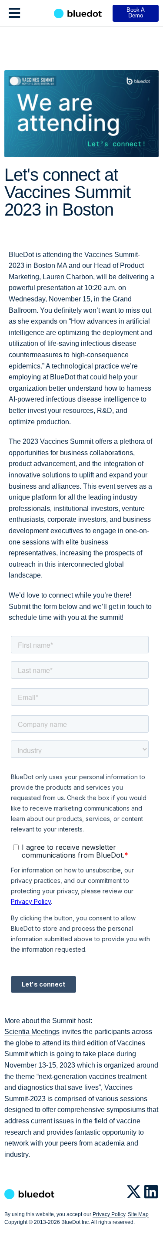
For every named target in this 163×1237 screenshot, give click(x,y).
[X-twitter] (133, 1191)
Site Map (138, 1214)
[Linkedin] (151, 1191)
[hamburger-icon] (14, 13)
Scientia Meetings (32, 1031)
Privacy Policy (109, 1214)
